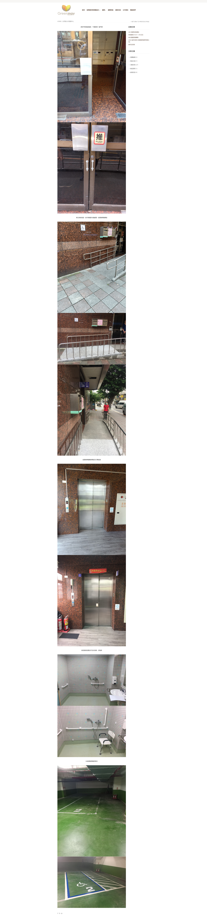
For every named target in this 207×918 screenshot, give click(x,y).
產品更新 (132, 68)
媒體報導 (132, 57)
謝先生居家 (131, 44)
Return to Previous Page (140, 21)
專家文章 (132, 61)
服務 (103, 10)
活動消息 (132, 65)
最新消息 (118, 10)
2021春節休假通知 (133, 32)
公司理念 (125, 10)
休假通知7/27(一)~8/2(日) (135, 35)
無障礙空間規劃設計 (93, 10)
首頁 (83, 10)
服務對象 (110, 10)
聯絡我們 (133, 10)
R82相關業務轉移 (133, 37)
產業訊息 (132, 72)
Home (59, 21)
